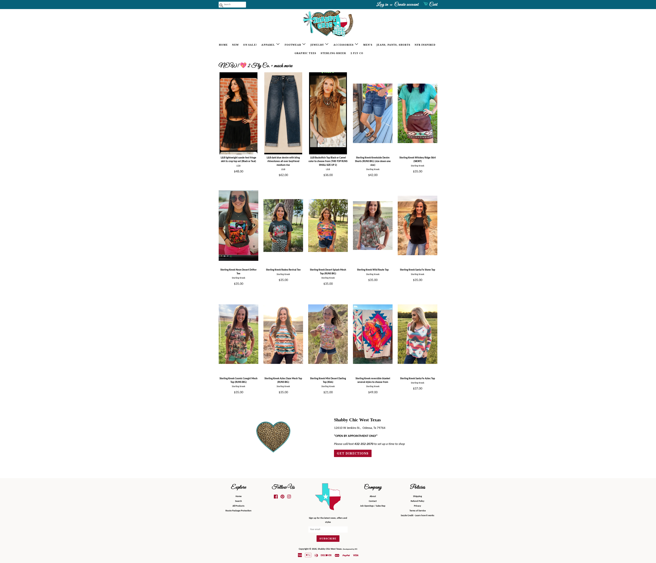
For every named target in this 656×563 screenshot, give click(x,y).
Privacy (417, 506)
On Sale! (250, 44)
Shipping (417, 496)
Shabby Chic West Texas (330, 549)
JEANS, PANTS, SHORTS (393, 44)
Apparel (268, 44)
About (373, 496)
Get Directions (353, 453)
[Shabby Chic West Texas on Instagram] (289, 497)
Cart (433, 4)
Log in (382, 4)
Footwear (293, 44)
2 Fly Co (357, 53)
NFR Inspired (425, 44)
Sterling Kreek (333, 53)
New (235, 44)
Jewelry (318, 44)
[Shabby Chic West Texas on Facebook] (276, 497)
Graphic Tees (305, 53)
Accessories (343, 44)
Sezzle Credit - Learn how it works (417, 515)
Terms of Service (417, 511)
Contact (373, 501)
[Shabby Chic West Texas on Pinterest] (282, 497)
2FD (355, 549)
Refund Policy (417, 501)
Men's (367, 44)
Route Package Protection (238, 511)
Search (238, 501)
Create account (406, 4)
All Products (238, 506)
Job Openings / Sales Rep (372, 506)
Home (223, 44)
